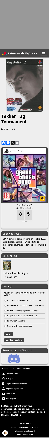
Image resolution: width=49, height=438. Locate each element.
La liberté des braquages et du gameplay (23, 311)
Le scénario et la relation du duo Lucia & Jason (25, 306)
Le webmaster (12, 374)
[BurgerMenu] (44, 53)
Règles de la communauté (16, 384)
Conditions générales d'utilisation (24, 427)
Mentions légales (24, 424)
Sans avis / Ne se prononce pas (19, 326)
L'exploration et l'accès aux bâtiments (22, 316)
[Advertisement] (24, 24)
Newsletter (10, 394)
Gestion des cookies (24, 435)
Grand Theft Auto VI (24, 205)
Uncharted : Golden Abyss (15, 273)
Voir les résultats (14, 340)
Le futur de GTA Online (16, 321)
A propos (9, 379)
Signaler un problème (14, 389)
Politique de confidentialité (24, 431)
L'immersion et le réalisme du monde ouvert (24, 300)
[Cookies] (5, 433)
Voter (8, 334)
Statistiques (11, 399)
